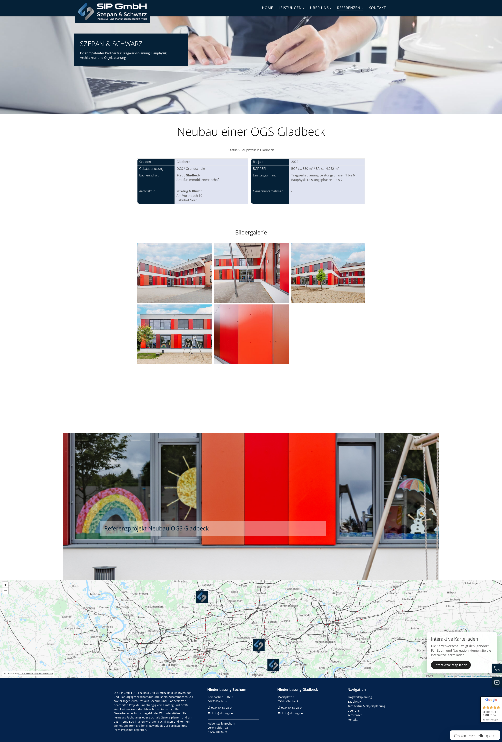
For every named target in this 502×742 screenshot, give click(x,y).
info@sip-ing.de (222, 713)
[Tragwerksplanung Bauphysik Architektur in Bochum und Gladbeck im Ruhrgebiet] (112, 20)
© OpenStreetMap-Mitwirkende (35, 673)
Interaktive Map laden (451, 665)
